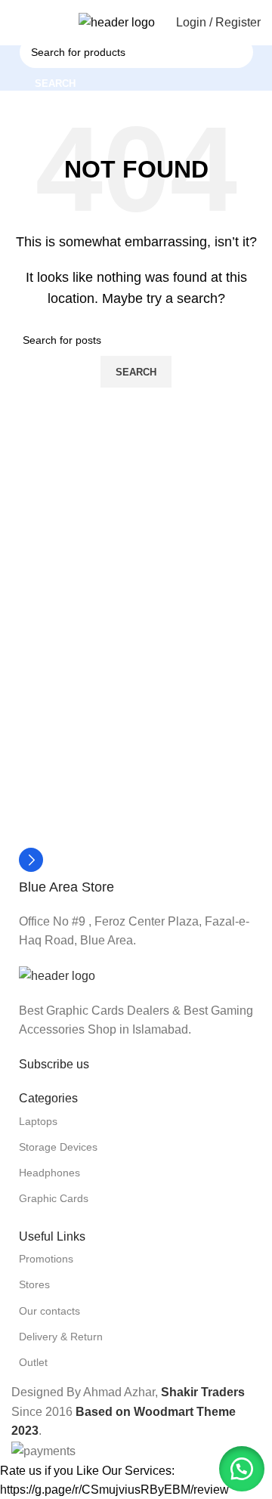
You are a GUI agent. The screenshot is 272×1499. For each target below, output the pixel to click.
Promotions (46, 1259)
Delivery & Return (61, 1337)
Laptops (38, 1121)
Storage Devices (58, 1147)
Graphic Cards (53, 1198)
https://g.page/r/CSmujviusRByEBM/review (114, 1489)
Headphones (49, 1173)
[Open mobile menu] (17, 23)
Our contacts (49, 1311)
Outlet (33, 1362)
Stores (34, 1284)
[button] (241, 1468)
